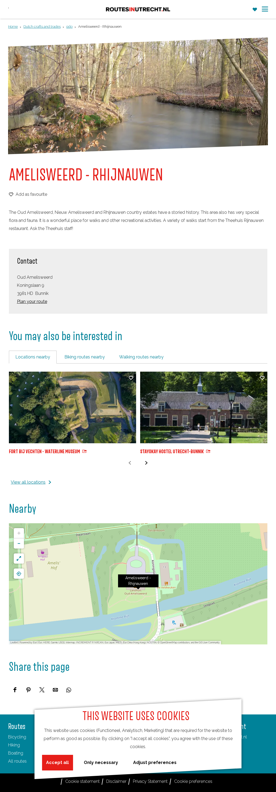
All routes (17, 761)
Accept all (57, 762)
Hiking (14, 745)
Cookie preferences (193, 781)
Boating (15, 753)
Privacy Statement (150, 781)
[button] (138, 584)
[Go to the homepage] (138, 9)
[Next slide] (146, 463)
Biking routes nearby (84, 357)
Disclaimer (116, 781)
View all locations (28, 482)
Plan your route (32, 301)
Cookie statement (82, 781)
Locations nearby (32, 357)
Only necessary (101, 762)
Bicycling (17, 736)
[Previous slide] (130, 463)
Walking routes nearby (141, 357)
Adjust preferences (155, 762)
